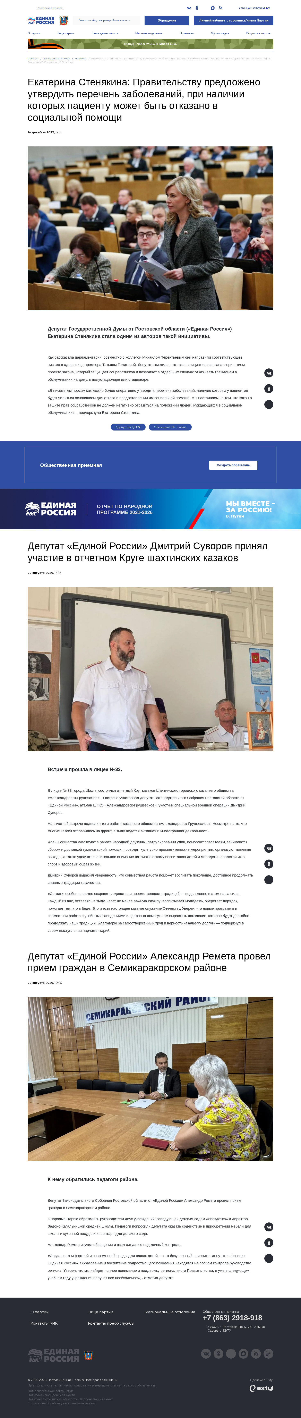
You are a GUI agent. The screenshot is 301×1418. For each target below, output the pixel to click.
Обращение (167, 20)
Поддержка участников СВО (150, 44)
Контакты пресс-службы (111, 1323)
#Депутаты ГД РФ (128, 427)
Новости (81, 58)
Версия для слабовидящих (254, 7)
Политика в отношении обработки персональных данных (70, 1399)
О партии (34, 33)
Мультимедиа (220, 33)
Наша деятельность (105, 33)
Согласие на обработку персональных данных (62, 1403)
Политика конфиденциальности (51, 1395)
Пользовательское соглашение (51, 1391)
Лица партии (65, 33)
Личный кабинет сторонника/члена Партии (233, 20)
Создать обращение (233, 465)
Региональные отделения (170, 1312)
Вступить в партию (258, 33)
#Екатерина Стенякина (170, 427)
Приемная (187, 33)
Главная (33, 58)
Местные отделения (149, 33)
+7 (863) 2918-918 (232, 1318)
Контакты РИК (44, 1323)
